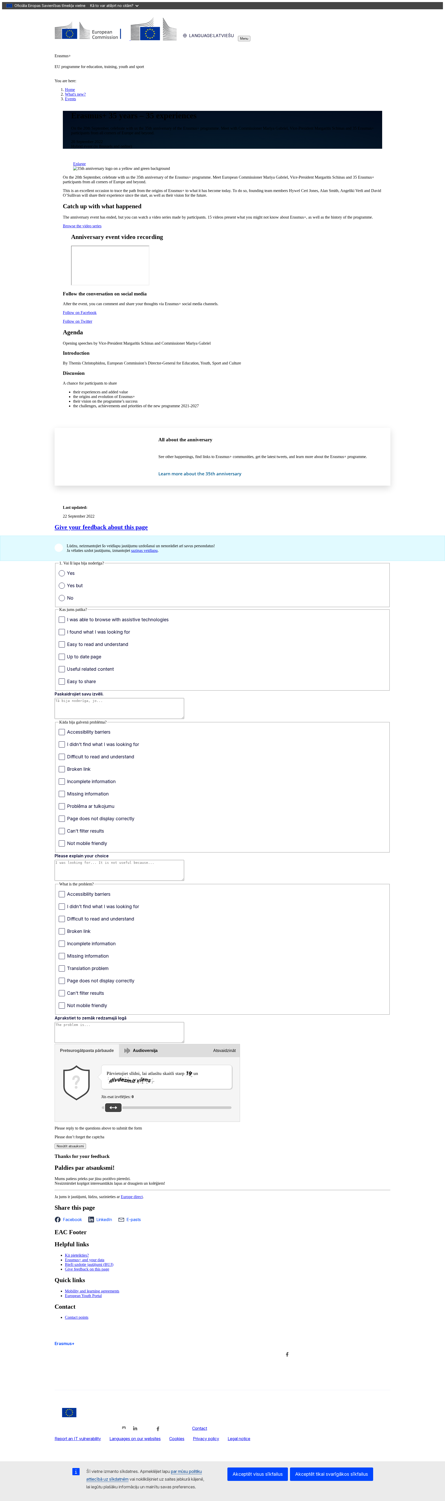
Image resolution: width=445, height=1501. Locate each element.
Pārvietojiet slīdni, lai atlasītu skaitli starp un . (152, 1077)
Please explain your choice (82, 855)
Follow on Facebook (80, 312)
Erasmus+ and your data (84, 1260)
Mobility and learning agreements (92, 1291)
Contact (199, 1428)
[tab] (87, 1050)
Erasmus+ (64, 1343)
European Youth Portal (83, 1295)
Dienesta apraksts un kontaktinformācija (206, 1353)
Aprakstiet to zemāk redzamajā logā (90, 1018)
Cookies (176, 1438)
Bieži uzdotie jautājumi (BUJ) (89, 1264)
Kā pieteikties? (77, 1255)
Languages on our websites (135, 1438)
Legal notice (239, 1438)
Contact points (76, 1317)
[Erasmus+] (116, 39)
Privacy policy (206, 1438)
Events (70, 99)
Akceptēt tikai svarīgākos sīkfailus (331, 1474)
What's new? (75, 94)
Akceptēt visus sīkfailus (258, 1474)
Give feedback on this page (87, 1269)
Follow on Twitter (77, 321)
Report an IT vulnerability (78, 1438)
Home (70, 89)
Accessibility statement (76, 1376)
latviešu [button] (211, 35)
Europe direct (132, 1197)
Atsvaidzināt (224, 1050)
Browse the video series (82, 226)
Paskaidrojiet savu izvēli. (79, 693)
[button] (70, 1219)
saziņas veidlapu (144, 550)
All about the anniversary (185, 439)
